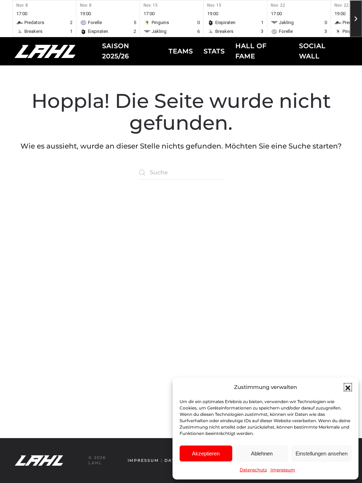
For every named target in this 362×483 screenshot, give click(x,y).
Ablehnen (262, 453)
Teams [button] (181, 51)
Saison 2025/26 (115, 51)
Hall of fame (251, 51)
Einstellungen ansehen (322, 453)
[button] (347, 387)
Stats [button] (214, 51)
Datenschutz (253, 469)
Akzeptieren (206, 453)
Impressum (282, 469)
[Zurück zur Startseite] (58, 51)
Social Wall (312, 51)
